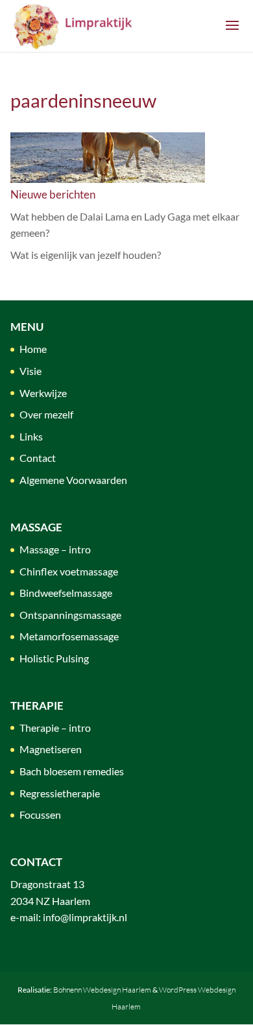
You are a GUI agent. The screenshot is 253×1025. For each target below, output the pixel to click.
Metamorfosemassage (69, 636)
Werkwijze (43, 393)
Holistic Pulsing (54, 658)
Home (33, 349)
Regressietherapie (59, 793)
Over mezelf (46, 414)
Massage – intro (55, 549)
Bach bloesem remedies (71, 771)
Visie (30, 371)
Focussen (40, 814)
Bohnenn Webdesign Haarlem (102, 990)
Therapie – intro (55, 727)
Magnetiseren (50, 749)
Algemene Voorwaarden (73, 480)
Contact (37, 458)
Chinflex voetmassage (68, 571)
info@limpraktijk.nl (85, 917)
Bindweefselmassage (65, 592)
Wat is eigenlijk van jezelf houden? (85, 254)
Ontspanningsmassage (70, 615)
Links (31, 436)
